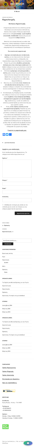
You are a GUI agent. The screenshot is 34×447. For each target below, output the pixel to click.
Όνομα (4, 180)
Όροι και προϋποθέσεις (8, 441)
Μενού (18, 11)
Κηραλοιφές (6, 289)
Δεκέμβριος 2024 (7, 305)
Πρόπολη (4, 269)
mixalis (10, 17)
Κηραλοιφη (5, 260)
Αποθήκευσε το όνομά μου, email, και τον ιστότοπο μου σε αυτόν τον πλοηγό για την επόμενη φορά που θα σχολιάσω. (15, 207)
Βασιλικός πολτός (7, 253)
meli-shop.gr (17, 3)
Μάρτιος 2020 (6, 308)
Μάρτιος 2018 (6, 312)
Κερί (3, 256)
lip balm (6, 262)
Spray (5, 272)
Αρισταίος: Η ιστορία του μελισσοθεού (13, 295)
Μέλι (3, 266)
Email (4, 188)
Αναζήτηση (8, 244)
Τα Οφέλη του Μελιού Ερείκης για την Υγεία (15, 282)
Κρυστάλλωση (6, 286)
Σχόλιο (5, 158)
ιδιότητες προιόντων (10, 142)
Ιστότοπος (5, 196)
